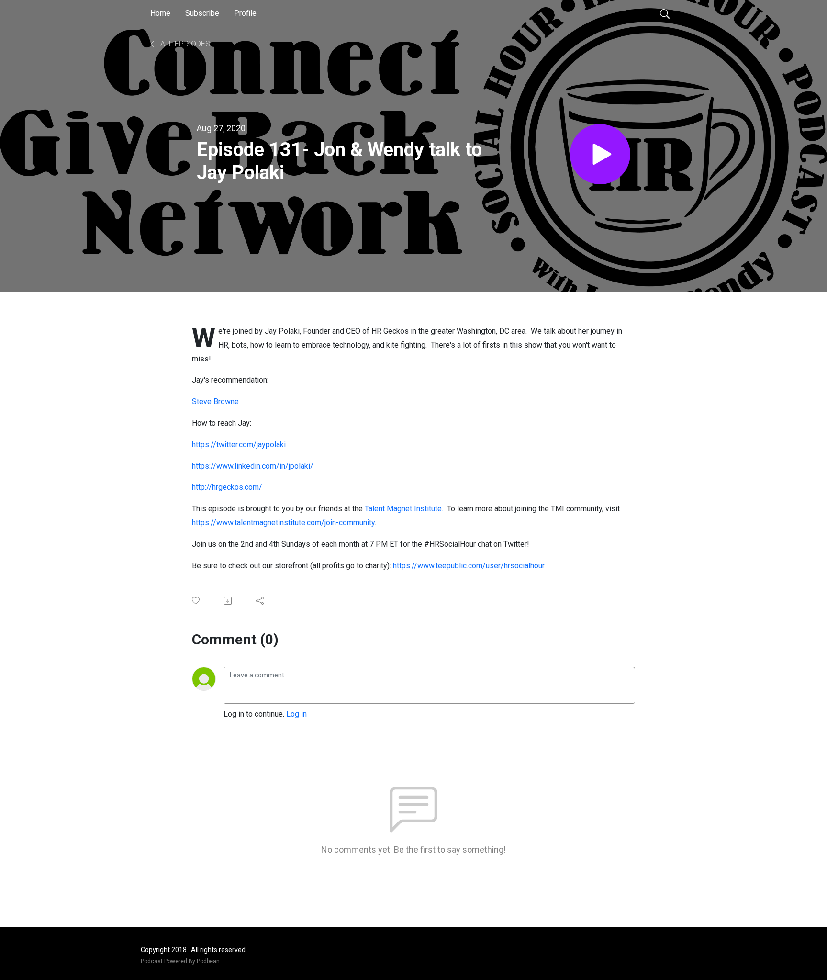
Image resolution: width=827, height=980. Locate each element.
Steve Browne (215, 401)
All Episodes (184, 43)
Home (160, 13)
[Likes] (196, 601)
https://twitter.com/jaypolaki (239, 444)
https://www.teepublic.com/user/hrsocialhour (469, 565)
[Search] (664, 13)
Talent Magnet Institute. (404, 508)
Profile (245, 13)
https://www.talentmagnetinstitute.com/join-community (283, 522)
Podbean (208, 961)
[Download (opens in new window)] (228, 601)
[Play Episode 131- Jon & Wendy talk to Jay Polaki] (600, 154)
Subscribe (202, 13)
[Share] (260, 601)
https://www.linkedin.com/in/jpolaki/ (252, 466)
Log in (296, 714)
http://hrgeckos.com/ (227, 487)
